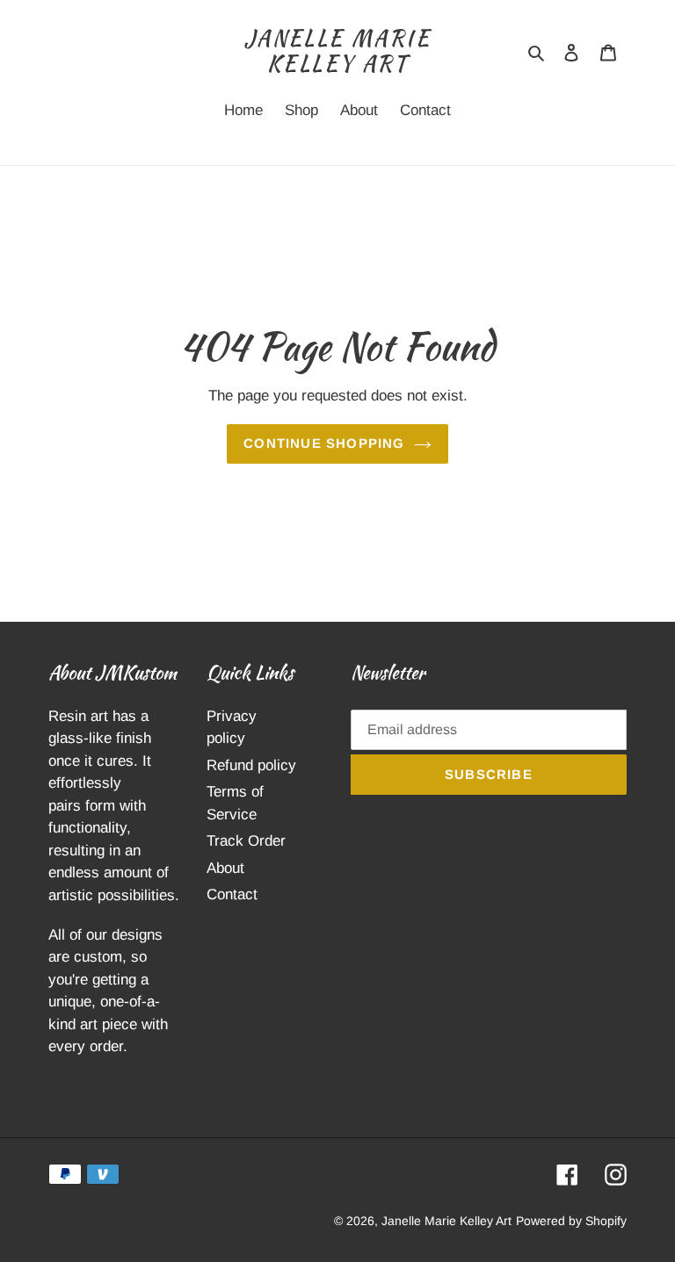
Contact (232, 894)
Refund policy (251, 765)
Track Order (246, 841)
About (225, 868)
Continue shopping (323, 443)
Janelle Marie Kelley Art (337, 51)
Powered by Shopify (571, 1221)
